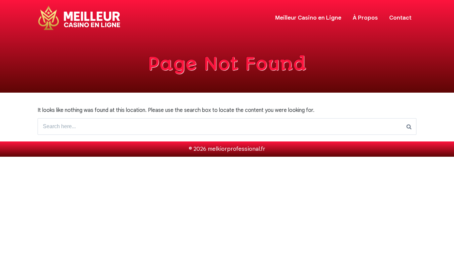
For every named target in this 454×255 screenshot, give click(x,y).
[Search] (408, 126)
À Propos (365, 17)
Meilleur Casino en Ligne (308, 17)
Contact (400, 17)
